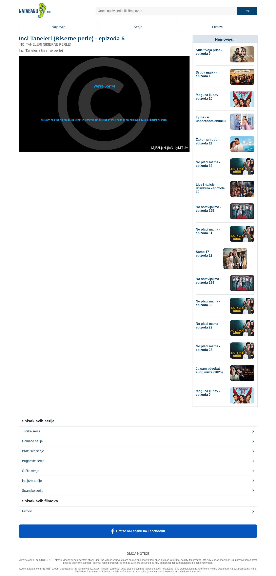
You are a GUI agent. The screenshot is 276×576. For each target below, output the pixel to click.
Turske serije (31, 431)
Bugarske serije (33, 461)
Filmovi (217, 27)
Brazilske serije (33, 451)
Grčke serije (30, 471)
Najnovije (58, 27)
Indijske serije (32, 480)
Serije (138, 27)
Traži (247, 11)
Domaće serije (32, 441)
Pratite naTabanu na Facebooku (140, 531)
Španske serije (32, 490)
